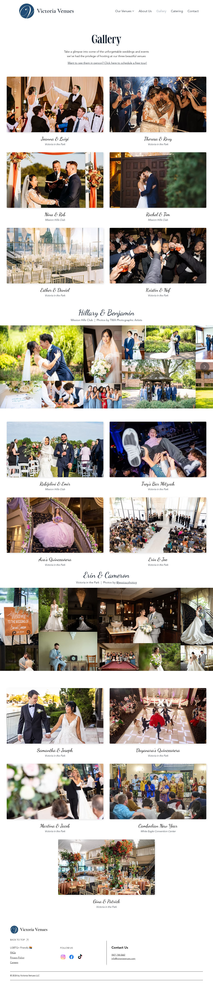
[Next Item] (204, 367)
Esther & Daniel (55, 290)
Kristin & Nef (158, 290)
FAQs (13, 952)
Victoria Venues (55, 10)
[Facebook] (71, 957)
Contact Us (119, 947)
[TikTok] (80, 957)
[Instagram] (63, 957)
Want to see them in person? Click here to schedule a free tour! (107, 63)
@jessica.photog (126, 582)
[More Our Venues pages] (133, 11)
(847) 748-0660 (118, 954)
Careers (14, 962)
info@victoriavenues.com (123, 958)
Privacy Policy (17, 957)
